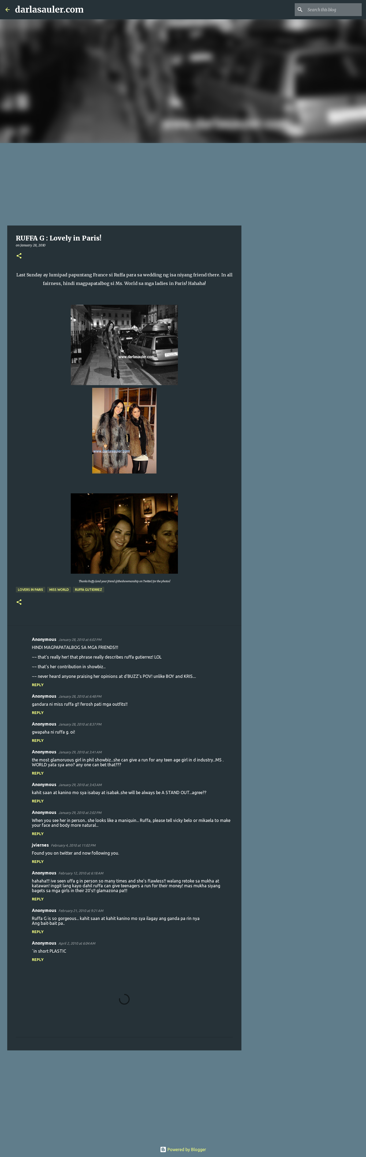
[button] (19, 256)
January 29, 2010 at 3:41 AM (80, 752)
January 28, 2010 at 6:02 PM (79, 639)
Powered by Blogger (186, 1149)
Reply (38, 685)
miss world (59, 589)
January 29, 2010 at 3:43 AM (80, 785)
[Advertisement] (183, 183)
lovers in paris (30, 589)
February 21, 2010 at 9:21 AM (80, 910)
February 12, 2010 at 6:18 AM (80, 873)
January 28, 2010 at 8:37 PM (79, 724)
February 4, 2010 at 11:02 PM (73, 845)
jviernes (40, 845)
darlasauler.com (49, 9)
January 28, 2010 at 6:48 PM (79, 696)
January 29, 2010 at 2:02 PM (79, 812)
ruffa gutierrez (88, 589)
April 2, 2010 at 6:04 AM (76, 943)
